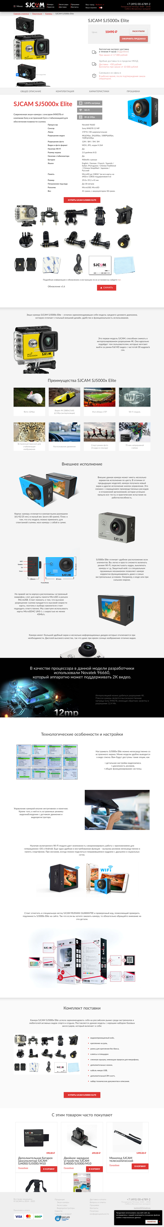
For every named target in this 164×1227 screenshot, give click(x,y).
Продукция (37, 14)
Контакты (75, 7)
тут (119, 280)
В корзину (49, 1169)
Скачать (107, 288)
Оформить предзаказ (134, 39)
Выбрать (99, 5)
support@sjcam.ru (142, 1208)
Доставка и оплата (98, 1199)
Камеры (50, 4)
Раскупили (138, 31)
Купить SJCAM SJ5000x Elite (82, 200)
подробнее (122, 52)
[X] (20, 74)
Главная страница (21, 14)
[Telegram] (24, 74)
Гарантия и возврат (63, 1214)
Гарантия (50, 7)
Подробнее (23, 1168)
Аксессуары (63, 4)
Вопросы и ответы (98, 1202)
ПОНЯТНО (151, 1222)
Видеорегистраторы (66, 1208)
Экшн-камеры (63, 1202)
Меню (20, 6)
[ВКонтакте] (17, 74)
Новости (58, 1211)
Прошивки (75, 4)
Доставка (63, 7)
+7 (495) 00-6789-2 (138, 4)
